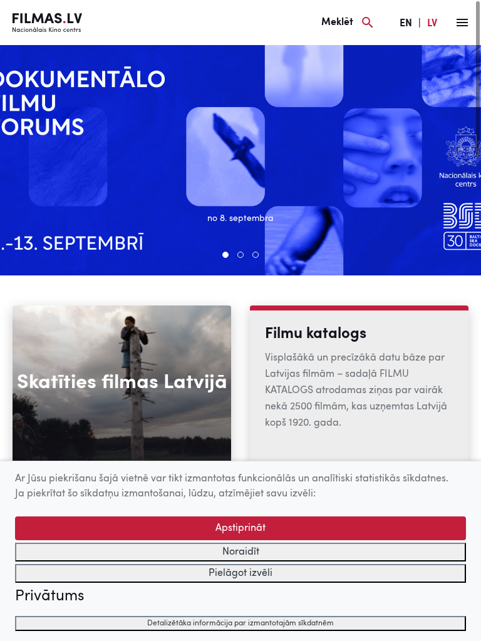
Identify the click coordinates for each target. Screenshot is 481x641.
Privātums (49, 596)
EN (406, 24)
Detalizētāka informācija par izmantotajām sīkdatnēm (240, 623)
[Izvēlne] (462, 22)
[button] (225, 255)
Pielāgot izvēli (240, 573)
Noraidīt (240, 552)
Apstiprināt (240, 528)
